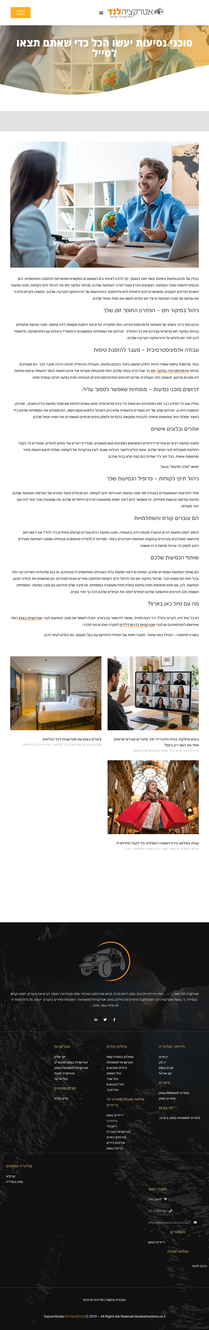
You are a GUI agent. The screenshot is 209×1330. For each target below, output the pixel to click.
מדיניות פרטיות (93, 1300)
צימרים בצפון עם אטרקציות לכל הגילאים (72, 739)
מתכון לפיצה (199, 1266)
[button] (101, 12)
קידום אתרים (74, 1316)
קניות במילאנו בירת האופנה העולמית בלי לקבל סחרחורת (157, 843)
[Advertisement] (104, 883)
